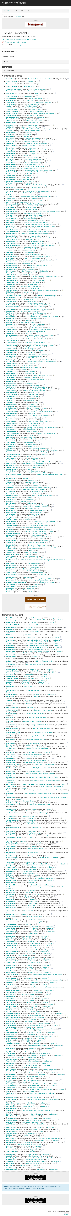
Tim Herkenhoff (11, 491)
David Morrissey (11, 620)
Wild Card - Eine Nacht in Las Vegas (37, 185)
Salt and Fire (31, 358)
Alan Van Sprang (11, 760)
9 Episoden (46, 1006)
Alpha (21, 381)
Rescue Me (33, 669)
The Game (36, 696)
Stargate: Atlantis (27, 684)
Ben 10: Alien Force (37, 757)
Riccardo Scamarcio (12, 230)
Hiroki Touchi (10, 1065)
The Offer (32, 1078)
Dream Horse (33, 420)
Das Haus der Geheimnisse (33, 163)
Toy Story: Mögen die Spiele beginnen (42, 305)
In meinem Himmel (35, 110)
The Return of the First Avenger (47, 296)
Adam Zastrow (10, 425)
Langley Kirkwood (11, 924)
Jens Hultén (9, 381)
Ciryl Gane (9, 1135)
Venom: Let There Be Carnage (39, 452)
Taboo (33, 984)
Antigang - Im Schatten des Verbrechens (36, 309)
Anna (35, 402)
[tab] (35, 62)
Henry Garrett (10, 507)
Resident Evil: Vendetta (30, 377)
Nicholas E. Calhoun (12, 671)
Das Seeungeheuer (38, 484)
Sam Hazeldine (10, 631)
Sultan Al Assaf (11, 219)
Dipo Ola (8, 1052)
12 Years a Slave (36, 236)
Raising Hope (32, 856)
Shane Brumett (10, 762)
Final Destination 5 (32, 157)
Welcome (37, 93)
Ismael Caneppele (11, 1170)
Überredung (37, 486)
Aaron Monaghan (11, 265)
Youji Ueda (9, 1110)
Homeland (34, 868)
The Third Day (26, 1040)
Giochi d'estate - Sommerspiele (36, 161)
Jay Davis (9, 896)
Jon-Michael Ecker (12, 885)
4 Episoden (42, 1052)
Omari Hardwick (11, 129)
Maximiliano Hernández (13, 296)
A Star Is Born (34, 396)
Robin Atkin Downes (12, 764)
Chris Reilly (9, 1084)
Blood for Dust (25, 501)
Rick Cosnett (10, 1140)
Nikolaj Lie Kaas (11, 573)
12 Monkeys (36, 948)
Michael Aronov (11, 1006)
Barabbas (31, 195)
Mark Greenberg (11, 676)
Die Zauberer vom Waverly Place (32, 754)
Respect (30, 446)
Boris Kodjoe (10, 138)
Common (9, 528)
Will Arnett (9, 303)
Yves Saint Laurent (39, 307)
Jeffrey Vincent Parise (13, 991)
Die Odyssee (30, 588)
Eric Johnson (10, 159)
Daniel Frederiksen (12, 231)
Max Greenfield (10, 852)
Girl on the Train (30, 352)
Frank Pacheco (10, 754)
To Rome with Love (34, 230)
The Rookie (36, 991)
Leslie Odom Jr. (11, 408)
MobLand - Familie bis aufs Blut (36, 1161)
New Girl (27, 877)
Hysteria (40, 1131)
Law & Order (32, 622)
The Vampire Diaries (35, 833)
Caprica (34, 809)
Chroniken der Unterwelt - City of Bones (42, 245)
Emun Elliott (10, 922)
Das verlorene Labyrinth (35, 922)
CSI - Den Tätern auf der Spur (45, 661)
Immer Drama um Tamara (32, 131)
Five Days (28, 745)
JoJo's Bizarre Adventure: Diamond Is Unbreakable (47, 974)
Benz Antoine (10, 890)
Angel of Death (29, 100)
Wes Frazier (9, 1137)
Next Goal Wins (35, 514)
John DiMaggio (11, 757)
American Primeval (31, 1154)
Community (29, 811)
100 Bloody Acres (36, 187)
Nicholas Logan (11, 519)
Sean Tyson (9, 684)
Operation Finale (33, 394)
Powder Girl (26, 179)
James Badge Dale (12, 1158)
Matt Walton (9, 682)
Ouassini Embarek (11, 456)
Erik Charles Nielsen (12, 813)
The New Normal (29, 907)
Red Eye (35, 1148)
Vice (27, 340)
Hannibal (35, 932)
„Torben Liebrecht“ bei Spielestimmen (15, 42)
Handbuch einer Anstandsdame (34, 1160)
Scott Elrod (9, 258)
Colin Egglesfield (11, 340)
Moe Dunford (10, 752)
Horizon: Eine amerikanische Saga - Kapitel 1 (39, 531)
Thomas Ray (10, 680)
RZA (7, 480)
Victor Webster (10, 831)
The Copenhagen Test (35, 1156)
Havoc (30, 550)
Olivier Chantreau (11, 280)
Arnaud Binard (10, 164)
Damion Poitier (10, 845)
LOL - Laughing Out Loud (33, 217)
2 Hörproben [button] (9, 71)
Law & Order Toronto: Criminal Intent (48, 1139)
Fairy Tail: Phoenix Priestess (35, 204)
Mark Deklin (9, 982)
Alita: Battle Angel (29, 401)
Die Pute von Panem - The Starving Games (45, 276)
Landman (28, 1137)
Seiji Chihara (10, 592)
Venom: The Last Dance (37, 542)
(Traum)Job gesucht (36, 99)
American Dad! (28, 686)
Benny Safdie (10, 518)
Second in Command (34, 91)
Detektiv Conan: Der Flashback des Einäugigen (43, 547)
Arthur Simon (10, 1063)
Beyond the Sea (29, 86)
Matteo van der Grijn (12, 554)
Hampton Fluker (11, 950)
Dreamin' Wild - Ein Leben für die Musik (35, 464)
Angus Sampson (11, 132)
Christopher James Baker (14, 181)
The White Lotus (34, 1061)
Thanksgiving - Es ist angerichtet (39, 525)
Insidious (28, 132)
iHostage (28, 554)
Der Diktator (38, 200)
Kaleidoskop (30, 1105)
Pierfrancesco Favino (12, 282)
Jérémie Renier (10, 241)
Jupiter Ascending (35, 318)
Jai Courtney (10, 286)
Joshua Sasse (10, 905)
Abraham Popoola (11, 404)
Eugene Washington (12, 827)
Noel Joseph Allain (12, 710)
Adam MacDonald (11, 525)
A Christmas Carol (32, 404)
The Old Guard (33, 423)
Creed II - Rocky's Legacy (40, 387)
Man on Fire (40, 1170)
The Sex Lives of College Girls (37, 1055)
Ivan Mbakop (10, 1107)
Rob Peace (41, 539)
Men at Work (32, 903)
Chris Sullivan (10, 584)
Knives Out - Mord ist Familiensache (41, 412)
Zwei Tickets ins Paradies (38, 491)
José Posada (10, 1160)
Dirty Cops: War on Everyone (34, 347)
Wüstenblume (34, 122)
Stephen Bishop (11, 880)
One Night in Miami (30, 444)
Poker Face (30, 480)
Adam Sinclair (10, 914)
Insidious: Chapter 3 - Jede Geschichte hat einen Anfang (42, 317)
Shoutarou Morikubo (12, 204)
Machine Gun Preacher (35, 172)
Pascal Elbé (9, 254)
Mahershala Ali (10, 401)
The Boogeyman (31, 503)
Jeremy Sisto (10, 882)
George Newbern (11, 226)
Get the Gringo (31, 208)
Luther (31, 84)
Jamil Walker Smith (12, 951)
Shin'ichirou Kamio (12, 1015)
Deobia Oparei (10, 102)
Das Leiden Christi (28, 801)
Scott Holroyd (10, 743)
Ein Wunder (36, 996)
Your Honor (36, 1044)
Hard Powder (32, 406)
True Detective (36, 943)
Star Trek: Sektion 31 (33, 571)
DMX (7, 955)
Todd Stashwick (11, 948)
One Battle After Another (30, 569)
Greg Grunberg (10, 396)
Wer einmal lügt (33, 1059)
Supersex (32, 1151)
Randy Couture (10, 209)
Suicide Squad (46, 360)
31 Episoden (50, 868)
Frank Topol (9, 157)
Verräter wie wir (28, 365)
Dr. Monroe (30, 862)
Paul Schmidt (10, 142)
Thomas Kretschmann (13, 1013)
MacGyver (28, 978)
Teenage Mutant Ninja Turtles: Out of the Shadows (41, 361)
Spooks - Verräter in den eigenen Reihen (41, 335)
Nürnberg (35, 565)
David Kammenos (11, 1151)
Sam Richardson (11, 383)
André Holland (10, 460)
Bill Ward (9, 635)
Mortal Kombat (29, 443)
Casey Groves (10, 725)
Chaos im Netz (28, 383)
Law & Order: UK (31, 822)
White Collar (32, 835)
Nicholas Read (10, 649)
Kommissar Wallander (35, 771)
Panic (33, 1054)
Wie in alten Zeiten (39, 280)
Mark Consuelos (11, 907)
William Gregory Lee (12, 843)
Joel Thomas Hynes (12, 858)
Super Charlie (44, 540)
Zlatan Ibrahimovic (12, 496)
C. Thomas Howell (11, 342)
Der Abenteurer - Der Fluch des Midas (41, 238)
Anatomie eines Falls (35, 494)
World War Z (35, 282)
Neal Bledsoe (10, 487)
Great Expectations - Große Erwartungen (39, 866)
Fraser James (10, 824)
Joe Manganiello (11, 297)
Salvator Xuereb (11, 185)
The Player (30, 957)
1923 (29, 1063)
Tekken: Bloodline (29, 1091)
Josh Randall (10, 793)
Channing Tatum (11, 150)
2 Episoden (51, 671)
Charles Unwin (10, 797)
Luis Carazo (9, 1073)
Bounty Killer (29, 240)
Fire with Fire (36, 206)
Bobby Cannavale (11, 267)
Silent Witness (32, 627)
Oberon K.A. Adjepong (13, 926)
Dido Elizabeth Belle (31, 247)
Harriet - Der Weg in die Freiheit (36, 408)
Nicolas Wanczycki (12, 980)
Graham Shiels (10, 916)
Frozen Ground (29, 252)
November (25, 478)
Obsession (29, 1108)
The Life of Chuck (35, 535)
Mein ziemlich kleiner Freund (34, 356)
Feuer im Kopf (40, 350)
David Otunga (10, 243)
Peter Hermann (10, 193)
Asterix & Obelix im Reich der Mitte (41, 496)
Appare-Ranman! (44, 1023)
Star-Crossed (27, 940)
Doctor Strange (29, 349)
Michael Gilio (10, 696)
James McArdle (11, 389)
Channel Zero (31, 969)
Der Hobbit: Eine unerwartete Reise (50, 211)
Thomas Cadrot (11, 1086)
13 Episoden (58, 1084)
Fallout (39, 1128)
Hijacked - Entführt (31, 209)
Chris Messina (10, 503)
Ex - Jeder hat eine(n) (34, 104)
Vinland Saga (32, 1019)
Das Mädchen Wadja (30, 219)
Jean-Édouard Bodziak (13, 307)
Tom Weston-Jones (12, 887)
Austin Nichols (10, 217)
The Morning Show (33, 1012)
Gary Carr (9, 629)
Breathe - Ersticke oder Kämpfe (29, 528)
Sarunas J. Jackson (12, 1120)
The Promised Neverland (34, 1015)
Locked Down (29, 441)
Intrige (36, 410)
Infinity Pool (29, 508)
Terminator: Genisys (33, 337)
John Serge (9, 100)
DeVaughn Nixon (11, 552)
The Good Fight (34, 982)
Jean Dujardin (10, 269)
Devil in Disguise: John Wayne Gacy (43, 1158)
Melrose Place (32, 831)
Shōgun (32, 1150)
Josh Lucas (9, 125)
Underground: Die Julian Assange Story (38, 231)
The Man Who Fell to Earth (34, 1076)
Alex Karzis (9, 898)
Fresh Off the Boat (22, 955)
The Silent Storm (28, 299)
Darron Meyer (10, 590)
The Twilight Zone (39, 1017)
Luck (36, 875)
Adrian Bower (10, 862)
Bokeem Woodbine (12, 467)
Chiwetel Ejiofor (11, 236)
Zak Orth (8, 1045)
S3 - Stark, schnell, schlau (35, 916)
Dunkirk (24, 370)
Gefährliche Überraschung (33, 159)
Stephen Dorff (10, 233)
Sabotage (36, 297)
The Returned (32, 959)
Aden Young (10, 1139)
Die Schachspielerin (32, 115)
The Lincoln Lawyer (44, 1074)
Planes (33, 273)
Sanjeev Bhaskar (11, 627)
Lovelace (34, 267)
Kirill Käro (9, 322)
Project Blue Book (41, 1013)
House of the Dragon (50, 1069)
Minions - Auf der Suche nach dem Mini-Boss (50, 475)
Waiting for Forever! (29, 145)
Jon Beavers (10, 531)
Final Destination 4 (31, 106)
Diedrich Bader (10, 276)
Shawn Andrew (10, 622)
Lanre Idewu (10, 702)
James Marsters (11, 809)
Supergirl (33, 961)
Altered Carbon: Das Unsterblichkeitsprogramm (48, 987)
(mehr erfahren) (17, 45)
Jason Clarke (10, 337)
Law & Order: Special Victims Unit (38, 640)
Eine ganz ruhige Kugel (33, 254)
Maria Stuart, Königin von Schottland (43, 389)
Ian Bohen (9, 661)
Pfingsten (29, 177)
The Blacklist (34, 926)
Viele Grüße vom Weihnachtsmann (31, 367)
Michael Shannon (11, 358)
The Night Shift (26, 938)
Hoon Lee (9, 1067)
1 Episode (54, 618)
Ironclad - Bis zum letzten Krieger (34, 166)
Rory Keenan (10, 749)
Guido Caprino (10, 996)
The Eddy (28, 1027)
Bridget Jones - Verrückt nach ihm (38, 545)
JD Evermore (10, 940)
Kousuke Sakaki (11, 1142)
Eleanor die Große (33, 549)
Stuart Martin (10, 1036)
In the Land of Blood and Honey (32, 213)
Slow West (29, 333)
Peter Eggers (10, 848)
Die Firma (32, 890)
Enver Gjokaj (10, 645)
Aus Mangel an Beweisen (34, 1120)
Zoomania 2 (42, 574)
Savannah (35, 278)
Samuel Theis (10, 494)
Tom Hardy (9, 183)
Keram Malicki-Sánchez (13, 625)
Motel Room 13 (27, 292)
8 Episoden (44, 984)
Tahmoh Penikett (11, 942)
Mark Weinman (10, 1124)
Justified (23, 841)
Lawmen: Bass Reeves (28, 1107)
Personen (11, 11)
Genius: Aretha (31, 1050)
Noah (30, 294)
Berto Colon (9, 675)
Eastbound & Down (28, 816)
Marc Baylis (9, 1008)
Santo (24, 1082)
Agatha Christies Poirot (35, 618)
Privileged (32, 803)
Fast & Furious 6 (30, 251)
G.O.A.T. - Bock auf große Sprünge (39, 581)
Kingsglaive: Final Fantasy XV (38, 354)
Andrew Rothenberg (12, 820)
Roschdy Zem (10, 264)
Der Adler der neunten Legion (38, 150)
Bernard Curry (10, 665)
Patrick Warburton (11, 574)
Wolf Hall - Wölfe (36, 963)
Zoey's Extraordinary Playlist (37, 1045)
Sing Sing (39, 523)
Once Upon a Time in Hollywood (38, 415)
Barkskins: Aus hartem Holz (38, 1025)
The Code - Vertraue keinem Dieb (42, 102)
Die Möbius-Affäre (28, 269)
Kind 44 (28, 320)
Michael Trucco (11, 953)
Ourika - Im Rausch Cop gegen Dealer (29, 1144)
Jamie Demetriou (11, 972)
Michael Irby (10, 108)
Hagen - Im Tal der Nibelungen (37, 529)
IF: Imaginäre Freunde (39, 533)
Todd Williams (10, 833)
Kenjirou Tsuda (11, 1023)
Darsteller (19, 16)
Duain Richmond (11, 847)
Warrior (29, 183)
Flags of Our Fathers (39, 89)
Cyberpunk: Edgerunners (31, 1065)
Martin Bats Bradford (12, 1044)
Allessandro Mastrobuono (14, 89)
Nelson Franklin (11, 145)
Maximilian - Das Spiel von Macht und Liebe (49, 980)
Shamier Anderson (12, 1038)
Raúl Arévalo (10, 556)
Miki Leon (9, 1165)
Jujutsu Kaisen (31, 1034)
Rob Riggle (9, 315)
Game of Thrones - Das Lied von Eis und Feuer (35, 864)
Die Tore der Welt (33, 920)
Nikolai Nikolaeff (11, 512)
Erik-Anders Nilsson (12, 678)
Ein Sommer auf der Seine (31, 142)
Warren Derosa (10, 91)
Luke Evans (9, 131)
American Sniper (32, 285)
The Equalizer (32, 1048)
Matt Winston (10, 143)
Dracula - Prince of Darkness (32, 249)
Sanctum (31, 181)
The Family (35, 971)
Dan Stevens (10, 484)
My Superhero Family (34, 852)
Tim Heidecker (10, 816)
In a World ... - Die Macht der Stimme (40, 260)
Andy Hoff (9, 841)
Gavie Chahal (10, 220)
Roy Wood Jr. (10, 465)
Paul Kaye (9, 1040)
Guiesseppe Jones (12, 728)
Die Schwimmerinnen (32, 482)
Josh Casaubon (11, 714)
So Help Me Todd (34, 1086)
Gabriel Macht (10, 119)
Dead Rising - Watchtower (32, 315)
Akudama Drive (28, 1021)
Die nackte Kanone (33, 563)
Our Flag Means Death (31, 1080)
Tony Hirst (9, 822)
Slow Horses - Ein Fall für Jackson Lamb (36, 1084)
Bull (31, 967)
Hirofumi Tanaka (11, 656)
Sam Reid (9, 247)
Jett (36, 1006)
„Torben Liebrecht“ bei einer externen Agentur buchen (20, 39)
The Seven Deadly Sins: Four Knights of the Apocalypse (39, 1110)
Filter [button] (7, 62)
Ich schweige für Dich (35, 1033)
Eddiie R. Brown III (11, 669)
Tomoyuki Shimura (12, 974)
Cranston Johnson (12, 1004)
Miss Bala (29, 174)
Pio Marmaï (9, 489)
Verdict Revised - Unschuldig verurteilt (39, 805)
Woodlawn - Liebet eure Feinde (35, 342)
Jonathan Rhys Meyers (13, 245)
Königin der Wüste (38, 324)
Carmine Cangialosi (12, 673)
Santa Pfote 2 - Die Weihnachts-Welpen (43, 226)
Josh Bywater (10, 1042)
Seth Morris (9, 200)
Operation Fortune (33, 516)
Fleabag (30, 972)
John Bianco (10, 640)
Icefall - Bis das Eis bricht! (32, 552)
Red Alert (23, 1165)
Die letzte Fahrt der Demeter (35, 512)
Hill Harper (9, 700)
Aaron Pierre (10, 581)
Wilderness (34, 1116)
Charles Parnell (10, 176)
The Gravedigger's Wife (28, 437)
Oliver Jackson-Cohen (13, 920)
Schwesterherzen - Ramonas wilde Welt (39, 140)
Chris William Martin (12, 961)
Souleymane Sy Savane (13, 172)
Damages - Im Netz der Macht (43, 710)
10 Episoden (46, 959)
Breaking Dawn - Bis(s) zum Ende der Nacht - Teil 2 (36, 196)
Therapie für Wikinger (37, 573)
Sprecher (8, 16)
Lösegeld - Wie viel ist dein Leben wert (43, 113)
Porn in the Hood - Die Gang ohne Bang (37, 222)
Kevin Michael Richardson (14, 475)
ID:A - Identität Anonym (30, 164)
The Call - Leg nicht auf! (39, 243)
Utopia (29, 1042)
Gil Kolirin (9, 121)
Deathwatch (30, 81)
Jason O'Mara (10, 260)
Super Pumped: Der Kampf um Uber (41, 1089)
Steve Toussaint (11, 1069)
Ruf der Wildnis (32, 425)
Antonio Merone (11, 161)
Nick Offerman (10, 380)
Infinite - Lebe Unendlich (37, 439)
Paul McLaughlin (11, 786)
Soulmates (29, 1038)
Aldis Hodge (10, 444)
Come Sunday (34, 385)
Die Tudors (31, 752)
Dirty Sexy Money (35, 743)
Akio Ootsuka (10, 1021)
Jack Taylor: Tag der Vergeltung (37, 265)
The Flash (28, 936)
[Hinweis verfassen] (28, 32)
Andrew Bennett (11, 177)
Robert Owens (10, 790)
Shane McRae (10, 647)
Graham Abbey (10, 148)
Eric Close (9, 644)
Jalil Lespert (10, 168)
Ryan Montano (10, 170)
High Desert (31, 1103)
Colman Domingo (11, 523)
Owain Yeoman (10, 285)
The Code (31, 1000)
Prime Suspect (33, 880)
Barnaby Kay (10, 771)
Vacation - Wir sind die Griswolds (37, 339)
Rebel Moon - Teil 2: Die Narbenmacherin (46, 537)
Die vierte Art (40, 117)
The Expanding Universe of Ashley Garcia (42, 1029)
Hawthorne (31, 818)
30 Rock (36, 694)
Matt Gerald (9, 252)
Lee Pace (9, 196)
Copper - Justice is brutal (45, 887)
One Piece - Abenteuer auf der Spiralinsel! (40, 79)
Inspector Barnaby (31, 637)
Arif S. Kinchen (10, 377)
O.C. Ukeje (9, 1002)
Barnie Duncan (10, 777)
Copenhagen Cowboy (32, 1097)
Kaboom (26, 136)
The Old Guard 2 (34, 567)
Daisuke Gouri (10, 79)
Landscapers (29, 1052)
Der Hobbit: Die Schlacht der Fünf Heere (45, 290)
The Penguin (26, 1146)
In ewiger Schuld (32, 1133)
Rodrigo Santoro (11, 99)
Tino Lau (9, 134)
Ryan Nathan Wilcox (12, 1029)
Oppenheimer (31, 518)
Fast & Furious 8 (30, 371)
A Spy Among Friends (34, 1087)
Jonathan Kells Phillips (13, 732)
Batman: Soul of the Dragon (46, 433)
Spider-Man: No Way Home (38, 448)
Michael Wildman (11, 335)
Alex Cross (33, 1118)
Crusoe (28, 759)
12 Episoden (63, 864)
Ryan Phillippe (10, 903)
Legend (35, 326)
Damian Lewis (10, 198)
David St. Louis (11, 967)
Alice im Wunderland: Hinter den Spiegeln (41, 345)
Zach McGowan (11, 978)
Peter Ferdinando (11, 516)
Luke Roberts (10, 249)
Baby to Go (30, 497)
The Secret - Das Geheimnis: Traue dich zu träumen (41, 427)
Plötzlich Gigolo (27, 275)
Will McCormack (11, 768)
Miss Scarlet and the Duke (44, 1036)
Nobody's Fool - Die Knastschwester (34, 391)
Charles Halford (11, 469)
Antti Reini (9, 933)
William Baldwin (11, 694)
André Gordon (10, 155)
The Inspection (34, 467)
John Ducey (9, 721)
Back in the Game (28, 193)
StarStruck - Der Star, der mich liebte (36, 143)
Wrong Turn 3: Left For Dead (34, 121)
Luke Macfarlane (11, 473)
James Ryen (10, 871)
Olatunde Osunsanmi (12, 117)
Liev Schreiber (10, 275)
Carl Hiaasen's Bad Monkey (31, 1122)
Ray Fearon (9, 191)
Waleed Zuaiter (10, 928)
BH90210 (31, 999)
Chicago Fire (35, 885)
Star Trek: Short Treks (28, 994)
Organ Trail (27, 519)
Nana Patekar (10, 93)
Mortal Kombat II (32, 586)
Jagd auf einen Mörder (36, 111)
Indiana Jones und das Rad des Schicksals (35, 507)
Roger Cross (10, 894)
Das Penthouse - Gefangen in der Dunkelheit (35, 271)
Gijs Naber (9, 529)
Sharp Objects (38, 992)
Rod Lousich (10, 784)
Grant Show (9, 971)
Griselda (35, 1129)
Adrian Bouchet (11, 354)
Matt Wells (9, 1156)
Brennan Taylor (11, 651)
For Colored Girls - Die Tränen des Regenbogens (37, 129)
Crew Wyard (9, 1114)
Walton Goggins (11, 464)
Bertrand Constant (12, 113)
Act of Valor (19, 189)
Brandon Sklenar (11, 1078)
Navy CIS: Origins (40, 1140)
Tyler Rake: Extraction (30, 429)
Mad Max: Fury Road (38, 328)
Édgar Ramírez (10, 422)
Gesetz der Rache (30, 108)
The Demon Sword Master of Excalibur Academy (45, 1099)
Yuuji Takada (10, 547)
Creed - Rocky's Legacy (39, 313)
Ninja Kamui (28, 1142)
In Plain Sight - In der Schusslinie (33, 762)
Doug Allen (9, 745)
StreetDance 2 (27, 228)
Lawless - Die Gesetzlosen (36, 215)
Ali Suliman (9, 482)
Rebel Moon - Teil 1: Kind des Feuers (44, 521)
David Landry (10, 875)
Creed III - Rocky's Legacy (40, 505)
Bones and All (31, 460)
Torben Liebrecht (11, 81)
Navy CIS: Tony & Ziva (32, 1163)
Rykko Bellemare (11, 1025)
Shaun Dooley (10, 866)
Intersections (27, 264)
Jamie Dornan (10, 879)
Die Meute (33, 1010)
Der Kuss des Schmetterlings (29, 168)
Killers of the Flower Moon (38, 510)
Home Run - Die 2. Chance (32, 258)
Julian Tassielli (10, 901)
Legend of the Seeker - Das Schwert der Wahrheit (39, 773)
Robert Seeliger (11, 373)
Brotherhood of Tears (37, 241)
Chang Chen (10, 435)
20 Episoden (60, 1074)
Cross (26, 155)
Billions (30, 965)
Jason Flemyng (11, 166)
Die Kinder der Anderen (33, 471)
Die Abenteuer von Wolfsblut (37, 380)
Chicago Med (35, 950)
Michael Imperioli (11, 110)
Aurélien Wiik (10, 127)
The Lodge (32, 413)
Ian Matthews (10, 900)
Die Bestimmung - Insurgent (29, 311)
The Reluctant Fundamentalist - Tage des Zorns (39, 224)
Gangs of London (27, 1031)
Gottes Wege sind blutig (41, 375)
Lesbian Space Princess (39, 558)
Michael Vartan (10, 152)
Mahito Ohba (10, 653)
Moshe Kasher (10, 911)
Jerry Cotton (27, 134)
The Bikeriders (30, 499)
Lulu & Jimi (28, 96)
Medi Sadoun (10, 222)
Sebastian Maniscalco (13, 533)
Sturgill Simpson (11, 510)
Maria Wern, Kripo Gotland (35, 848)
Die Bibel (28, 924)
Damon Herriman (11, 443)
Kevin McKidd (10, 305)
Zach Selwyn (10, 873)
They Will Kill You (28, 590)
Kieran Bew (9, 759)
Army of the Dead (32, 431)
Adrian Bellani (10, 957)
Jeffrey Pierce (10, 747)
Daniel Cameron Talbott (13, 837)
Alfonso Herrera (11, 521)
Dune (31, 435)
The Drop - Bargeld (33, 288)
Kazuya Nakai (10, 1034)
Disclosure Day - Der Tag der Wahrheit (42, 579)
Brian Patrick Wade (12, 707)
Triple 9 (32, 363)
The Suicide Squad (52, 450)
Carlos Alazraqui (11, 273)
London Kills (30, 1008)
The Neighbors (32, 905)
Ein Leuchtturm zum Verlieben (38, 473)
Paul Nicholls (10, 801)
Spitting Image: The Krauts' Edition (26, 1057)
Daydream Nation (33, 125)
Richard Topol (10, 739)
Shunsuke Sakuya (11, 655)
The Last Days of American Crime (38, 422)
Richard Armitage (11, 211)
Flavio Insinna (10, 104)
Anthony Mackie (11, 122)
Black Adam (35, 458)
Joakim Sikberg (11, 540)
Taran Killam (10, 690)
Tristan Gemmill (11, 238)
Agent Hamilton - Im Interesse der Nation (38, 191)
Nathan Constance (12, 111)
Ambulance (45, 454)
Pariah (26, 176)
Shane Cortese (10, 773)
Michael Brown (10, 892)
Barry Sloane (10, 271)
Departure (29, 1002)
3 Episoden (48, 950)
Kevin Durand (10, 563)
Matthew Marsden (11, 240)
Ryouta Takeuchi (11, 1099)
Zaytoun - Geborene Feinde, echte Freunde (35, 233)
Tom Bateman (10, 406)
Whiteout (30, 119)
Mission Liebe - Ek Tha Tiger (36, 220)
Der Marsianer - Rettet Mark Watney (40, 329)
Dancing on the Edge (30, 930)
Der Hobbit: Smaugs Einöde (41, 256)
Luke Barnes (10, 864)
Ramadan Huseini (11, 1097)
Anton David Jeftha (12, 1071)
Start (5, 11)
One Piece (26, 653)
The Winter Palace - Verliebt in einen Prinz (38, 487)
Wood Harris (10, 313)
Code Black (28, 951)
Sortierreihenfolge (8, 57)
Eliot (7, 1091)
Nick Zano (9, 106)
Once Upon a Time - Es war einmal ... (45, 879)
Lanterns (34, 1168)
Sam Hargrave (10, 429)
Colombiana (32, 152)
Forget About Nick (30, 373)
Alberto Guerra (10, 1010)
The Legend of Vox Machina (35, 1073)
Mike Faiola (9, 367)
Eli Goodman (10, 818)
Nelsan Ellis (9, 224)
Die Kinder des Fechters (28, 322)
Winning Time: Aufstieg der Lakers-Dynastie (42, 1093)
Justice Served (31, 1071)
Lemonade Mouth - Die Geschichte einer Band (38, 170)
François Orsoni (11, 115)
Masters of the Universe (47, 582)
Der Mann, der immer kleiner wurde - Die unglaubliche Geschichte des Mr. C (44, 560)
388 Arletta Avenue (31, 148)
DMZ (24, 1067)
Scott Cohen (10, 208)
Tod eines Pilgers (33, 933)
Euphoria (35, 1004)
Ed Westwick (10, 179)
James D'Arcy (10, 318)
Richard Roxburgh (11, 558)
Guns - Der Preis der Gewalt (37, 760)
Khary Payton (10, 686)
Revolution (25, 914)
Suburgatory (31, 882)
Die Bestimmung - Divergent (29, 286)
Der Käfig (26, 1135)
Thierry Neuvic (10, 163)
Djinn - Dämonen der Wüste (30, 127)
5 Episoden (55, 1025)
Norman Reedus (11, 339)
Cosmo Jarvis (10, 486)
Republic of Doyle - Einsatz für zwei (49, 858)
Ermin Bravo (10, 213)
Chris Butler (9, 642)
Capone (37, 418)
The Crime (34, 198)
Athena (29, 456)
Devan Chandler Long (13, 454)
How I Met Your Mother (34, 690)
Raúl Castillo (10, 717)
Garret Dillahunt (11, 835)
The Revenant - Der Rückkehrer (36, 331)
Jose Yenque (10, 174)
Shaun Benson (10, 969)
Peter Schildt (10, 805)
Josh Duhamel (10, 140)
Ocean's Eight (35, 392)
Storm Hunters (32, 301)
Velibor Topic (10, 1163)
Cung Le (8, 202)
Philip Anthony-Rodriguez (14, 803)
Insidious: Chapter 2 (31, 262)
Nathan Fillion (10, 811)
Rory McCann (10, 333)
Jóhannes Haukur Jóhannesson (16, 582)
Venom (32, 398)
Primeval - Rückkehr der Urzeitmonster (37, 749)
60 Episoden (45, 965)
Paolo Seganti (10, 195)
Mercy (37, 584)
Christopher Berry (11, 943)
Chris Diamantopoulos (13, 1017)
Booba (8, 1144)
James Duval (10, 136)
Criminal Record (41, 1124)
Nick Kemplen (10, 781)
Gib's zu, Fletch (38, 465)
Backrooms (27, 577)
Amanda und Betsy (34, 625)
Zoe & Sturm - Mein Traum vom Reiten (34, 489)
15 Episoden (51, 1128)
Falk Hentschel (10, 228)
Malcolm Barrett (11, 347)
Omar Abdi (9, 437)
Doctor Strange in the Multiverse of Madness (42, 462)
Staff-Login (66, 1214)
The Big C (31, 837)
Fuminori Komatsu (12, 1019)
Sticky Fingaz (10, 292)
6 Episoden (48, 885)
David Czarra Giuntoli (12, 433)
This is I (30, 592)
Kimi (29, 469)
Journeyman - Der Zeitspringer (37, 747)
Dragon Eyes (23, 202)
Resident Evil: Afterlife (32, 138)
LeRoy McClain (10, 446)
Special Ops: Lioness (37, 1114)
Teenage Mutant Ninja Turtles (35, 303)
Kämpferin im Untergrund (30, 556)
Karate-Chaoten (28, 871)
